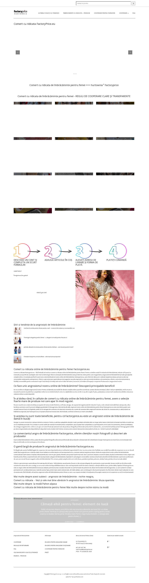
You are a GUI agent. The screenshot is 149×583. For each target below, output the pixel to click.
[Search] (133, 3)
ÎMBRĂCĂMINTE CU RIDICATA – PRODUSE (76, 13)
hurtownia (97, 85)
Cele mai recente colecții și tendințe (26, 552)
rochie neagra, (86, 476)
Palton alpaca (49, 483)
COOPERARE (123, 13)
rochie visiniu (92, 487)
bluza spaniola (106, 480)
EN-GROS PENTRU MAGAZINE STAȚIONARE (57, 545)
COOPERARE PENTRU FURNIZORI (104, 13)
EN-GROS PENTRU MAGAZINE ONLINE (56, 542)
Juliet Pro (68, 577)
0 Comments (80, 521)
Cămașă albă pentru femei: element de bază (74, 504)
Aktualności (74, 500)
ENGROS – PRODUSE (20, 556)
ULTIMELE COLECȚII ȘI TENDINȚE (48, 13)
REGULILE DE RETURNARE (21, 545)
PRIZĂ (46, 552)
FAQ (134, 13)
